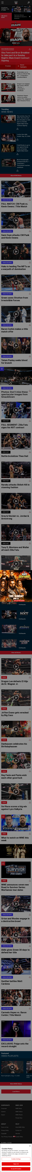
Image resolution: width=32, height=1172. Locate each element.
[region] (16, 1158)
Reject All (16, 1164)
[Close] (30, 1146)
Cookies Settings (16, 1159)
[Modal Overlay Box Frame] (16, 586)
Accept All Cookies (16, 1168)
